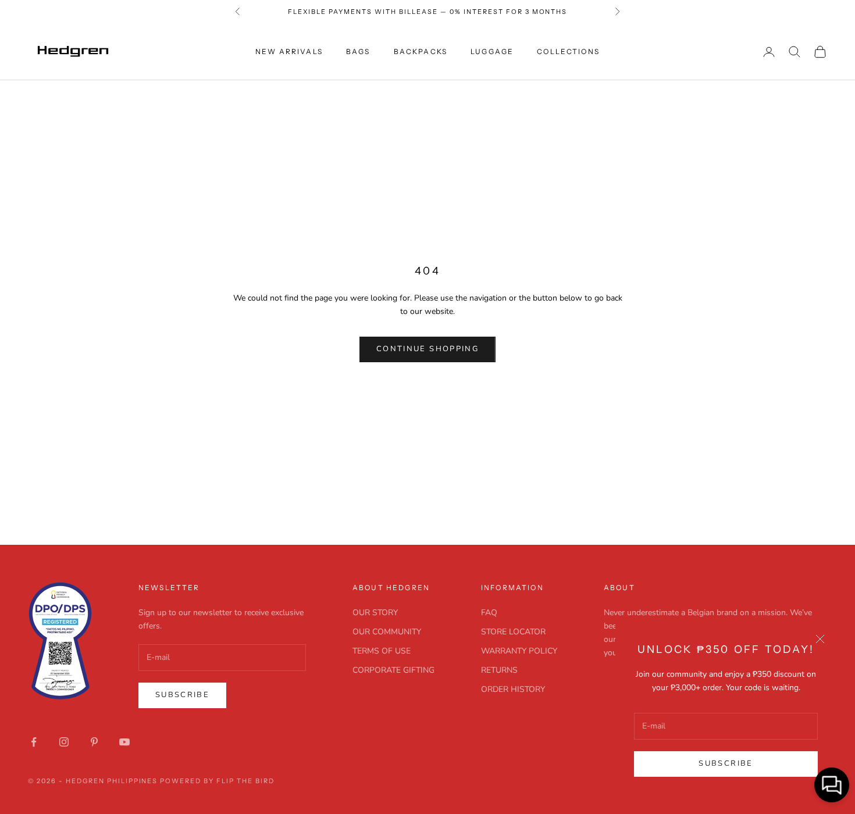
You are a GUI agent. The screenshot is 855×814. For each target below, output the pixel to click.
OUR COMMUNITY (386, 631)
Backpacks (420, 51)
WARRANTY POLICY (519, 650)
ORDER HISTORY (513, 689)
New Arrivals (289, 51)
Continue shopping (427, 349)
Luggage (492, 51)
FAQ (489, 612)
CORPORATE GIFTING (393, 670)
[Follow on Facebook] (34, 742)
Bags (358, 51)
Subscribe (726, 763)
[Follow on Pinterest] (94, 742)
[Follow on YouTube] (124, 742)
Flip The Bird (245, 781)
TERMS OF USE (381, 650)
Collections (568, 51)
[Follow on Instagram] (64, 742)
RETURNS (499, 670)
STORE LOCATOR (513, 631)
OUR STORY (375, 612)
